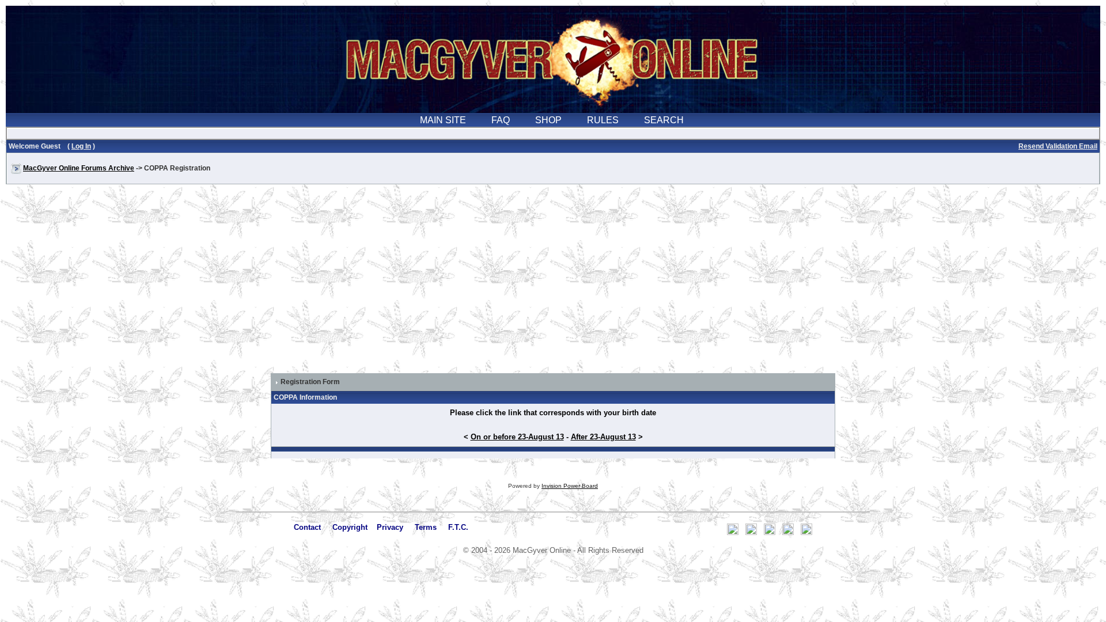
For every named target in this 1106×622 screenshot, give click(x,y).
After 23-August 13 (603, 437)
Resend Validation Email (1057, 146)
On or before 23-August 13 (517, 437)
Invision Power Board (569, 486)
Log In (81, 146)
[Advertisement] (553, 284)
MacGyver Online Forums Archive (78, 168)
